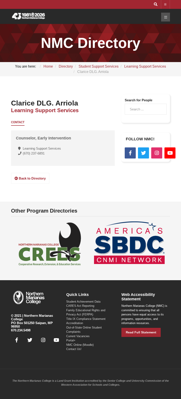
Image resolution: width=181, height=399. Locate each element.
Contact (18, 122)
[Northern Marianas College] (28, 16)
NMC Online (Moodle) (80, 344)
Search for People (138, 100)
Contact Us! (73, 349)
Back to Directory (32, 178)
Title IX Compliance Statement (86, 319)
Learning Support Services (45, 110)
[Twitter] (143, 152)
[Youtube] (169, 152)
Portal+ (70, 340)
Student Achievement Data (83, 301)
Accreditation (74, 323)
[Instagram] (156, 152)
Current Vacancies (78, 336)
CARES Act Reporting (80, 305)
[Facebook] (130, 152)
